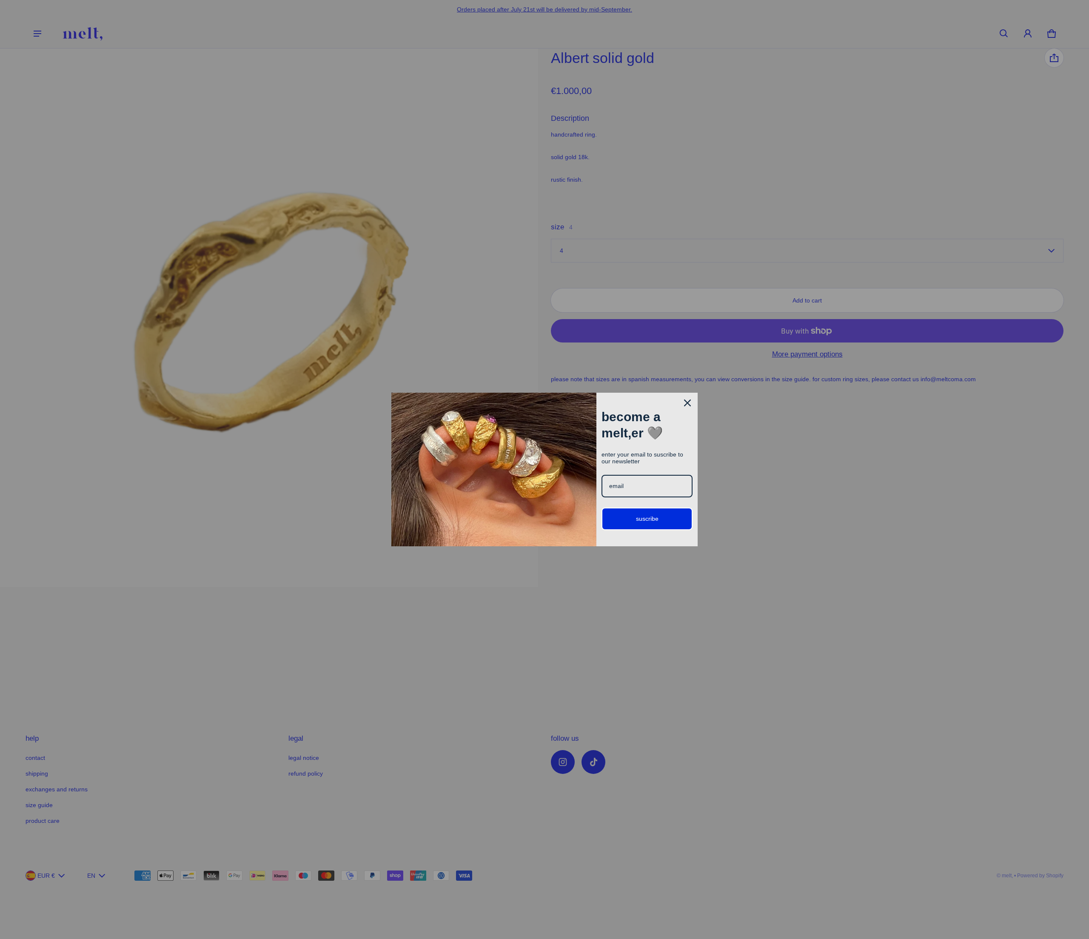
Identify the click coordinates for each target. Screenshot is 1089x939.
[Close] (687, 403)
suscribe (647, 518)
